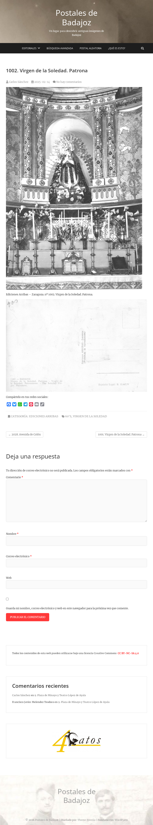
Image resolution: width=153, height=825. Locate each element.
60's (68, 416)
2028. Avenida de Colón (24, 434)
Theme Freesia (86, 819)
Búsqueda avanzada (60, 48)
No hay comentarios (69, 82)
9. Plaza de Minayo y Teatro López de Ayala (60, 695)
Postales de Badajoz (76, 17)
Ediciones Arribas (43, 416)
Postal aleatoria (91, 48)
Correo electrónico (19, 556)
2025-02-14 (42, 82)
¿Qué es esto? (116, 48)
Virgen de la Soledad (90, 416)
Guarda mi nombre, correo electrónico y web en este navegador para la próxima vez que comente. (67, 608)
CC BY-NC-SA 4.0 (128, 653)
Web (9, 578)
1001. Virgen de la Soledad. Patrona (121, 434)
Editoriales (29, 48)
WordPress (121, 819)
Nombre (12, 534)
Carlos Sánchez (18, 82)
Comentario (14, 477)
